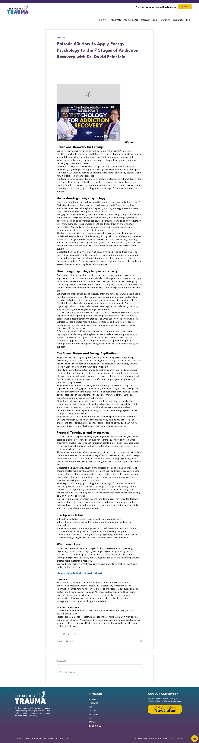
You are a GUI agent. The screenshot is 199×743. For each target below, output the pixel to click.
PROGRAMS (93, 703)
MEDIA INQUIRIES (141, 738)
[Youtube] (100, 726)
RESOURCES (93, 715)
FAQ (90, 718)
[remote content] (88, 75)
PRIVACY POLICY (168, 738)
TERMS (180, 738)
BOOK (91, 707)
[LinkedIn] (89, 726)
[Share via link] (75, 634)
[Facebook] (96, 726)
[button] (131, 20)
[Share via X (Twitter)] (64, 634)
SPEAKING (93, 711)
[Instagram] (93, 726)
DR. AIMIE (92, 699)
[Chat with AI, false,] (194, 738)
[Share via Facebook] (58, 634)
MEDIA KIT (155, 738)
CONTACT (93, 722)
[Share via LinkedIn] (69, 634)
